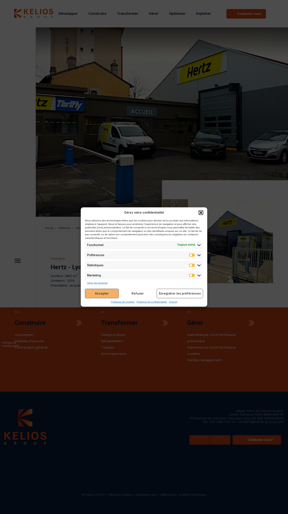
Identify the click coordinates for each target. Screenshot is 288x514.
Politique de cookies (123, 302)
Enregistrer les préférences (180, 293)
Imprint (173, 302)
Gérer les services (97, 283)
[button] (201, 213)
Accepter (102, 293)
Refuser (138, 293)
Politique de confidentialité (152, 302)
